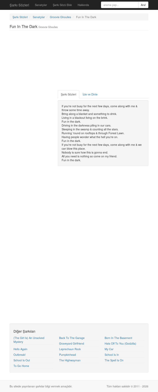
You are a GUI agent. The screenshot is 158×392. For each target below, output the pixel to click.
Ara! (143, 5)
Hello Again (20, 349)
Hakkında (83, 5)
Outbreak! (19, 355)
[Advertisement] (80, 61)
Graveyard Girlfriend (71, 343)
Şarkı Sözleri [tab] (68, 94)
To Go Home (21, 366)
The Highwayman (70, 360)
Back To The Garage (72, 338)
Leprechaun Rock (70, 349)
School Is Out (21, 360)
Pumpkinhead (67, 355)
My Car (109, 349)
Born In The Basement (118, 338)
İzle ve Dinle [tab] (90, 94)
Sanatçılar (41, 5)
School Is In (112, 355)
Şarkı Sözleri (19, 4)
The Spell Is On (114, 360)
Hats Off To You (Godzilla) (120, 343)
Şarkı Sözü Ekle (62, 5)
